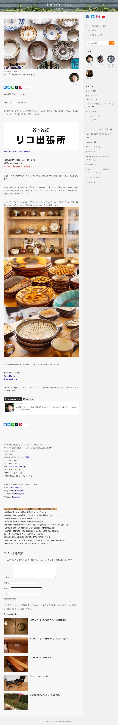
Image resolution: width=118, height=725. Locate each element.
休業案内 (89, 111)
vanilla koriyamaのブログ (59, 6)
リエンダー (90, 182)
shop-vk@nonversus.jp (17, 466)
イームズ (91, 120)
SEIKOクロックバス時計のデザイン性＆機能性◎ (48, 620)
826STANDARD (91, 146)
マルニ (88, 124)
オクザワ (89, 78)
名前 (6, 583)
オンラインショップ (94, 34)
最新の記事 (29, 399)
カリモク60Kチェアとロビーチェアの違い (45, 695)
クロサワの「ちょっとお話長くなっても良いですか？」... (51, 638)
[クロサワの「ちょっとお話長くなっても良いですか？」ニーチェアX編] (16, 652)
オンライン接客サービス (96, 25)
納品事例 (89, 151)
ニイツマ (74, 84)
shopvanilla (16, 497)
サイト (6, 594)
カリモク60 (90, 95)
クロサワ (100, 64)
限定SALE (89, 164)
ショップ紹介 (91, 30)
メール (7, 588)
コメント (8, 577)
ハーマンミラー (91, 116)
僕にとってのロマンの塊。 (39, 676)
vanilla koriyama (15, 487)
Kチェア (91, 99)
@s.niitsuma (26, 409)
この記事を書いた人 (13, 399)
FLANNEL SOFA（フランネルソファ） (100, 134)
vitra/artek (89, 142)
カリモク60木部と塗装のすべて (41, 657)
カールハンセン (91, 177)
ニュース (89, 91)
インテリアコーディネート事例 (97, 129)
